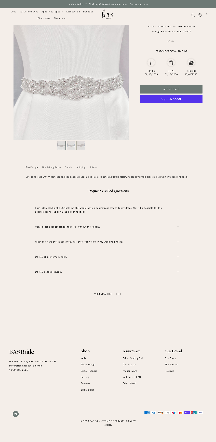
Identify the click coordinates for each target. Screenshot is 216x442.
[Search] (193, 15)
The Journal (171, 364)
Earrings (85, 377)
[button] (199, 15)
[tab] (32, 167)
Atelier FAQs (130, 370)
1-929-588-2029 (18, 369)
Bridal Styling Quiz (133, 358)
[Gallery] (71, 88)
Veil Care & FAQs (132, 377)
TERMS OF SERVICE (113, 421)
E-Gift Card (129, 383)
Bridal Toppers (89, 370)
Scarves (85, 383)
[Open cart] (206, 15)
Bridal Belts (87, 389)
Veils (83, 358)
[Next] (124, 82)
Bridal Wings (88, 364)
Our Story (170, 358)
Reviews (169, 370)
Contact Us (129, 364)
